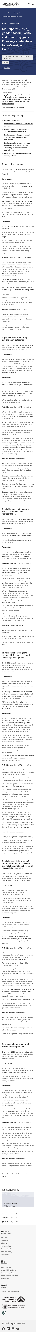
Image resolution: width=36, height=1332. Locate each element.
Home (4, 13)
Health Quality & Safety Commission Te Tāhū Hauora (16, 57)
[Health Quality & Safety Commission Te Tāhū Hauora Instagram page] (13, 1328)
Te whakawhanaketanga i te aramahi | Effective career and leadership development (17, 137)
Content (5, 62)
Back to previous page (11, 23)
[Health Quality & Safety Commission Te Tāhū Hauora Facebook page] (3, 1328)
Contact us (5, 1237)
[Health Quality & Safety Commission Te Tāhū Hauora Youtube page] (17, 1329)
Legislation (5, 1278)
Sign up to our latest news (10, 1291)
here (3, 1176)
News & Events (6, 1249)
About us (4, 1243)
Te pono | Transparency (12, 120)
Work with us (5, 1240)
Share (16, 1222)
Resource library (13, 13)
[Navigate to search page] (29, 4)
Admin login (5, 1254)
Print (6, 1222)
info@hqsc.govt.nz (17, 107)
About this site (6, 1267)
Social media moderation (9, 1276)
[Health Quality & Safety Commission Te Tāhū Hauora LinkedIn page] (8, 1328)
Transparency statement (9, 1273)
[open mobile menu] (33, 4)
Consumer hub (6, 1246)
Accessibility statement (9, 1270)
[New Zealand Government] (13, 1306)
